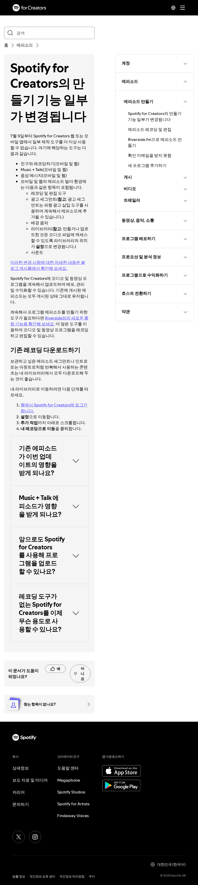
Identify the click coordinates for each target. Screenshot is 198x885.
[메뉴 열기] (182, 8)
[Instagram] (35, 837)
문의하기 (20, 804)
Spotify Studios (71, 792)
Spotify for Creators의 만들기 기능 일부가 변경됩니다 (155, 116)
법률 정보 (18, 876)
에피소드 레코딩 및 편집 (149, 129)
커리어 (18, 792)
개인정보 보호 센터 (42, 876)
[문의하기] (86, 704)
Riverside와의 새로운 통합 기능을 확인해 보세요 (49, 321)
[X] (18, 837)
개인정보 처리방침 (72, 876)
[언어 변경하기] (173, 8)
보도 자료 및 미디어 (30, 780)
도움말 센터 (68, 768)
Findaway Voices (73, 815)
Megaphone (68, 780)
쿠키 (92, 876)
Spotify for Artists (73, 804)
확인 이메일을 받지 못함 (149, 155)
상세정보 (20, 768)
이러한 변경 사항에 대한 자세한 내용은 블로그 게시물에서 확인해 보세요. (47, 265)
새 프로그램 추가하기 (147, 165)
